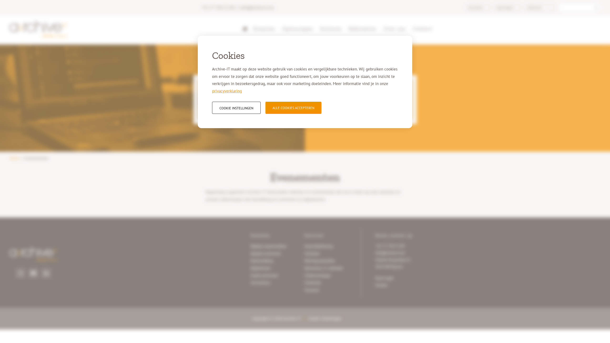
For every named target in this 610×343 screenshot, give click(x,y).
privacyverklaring (227, 91)
